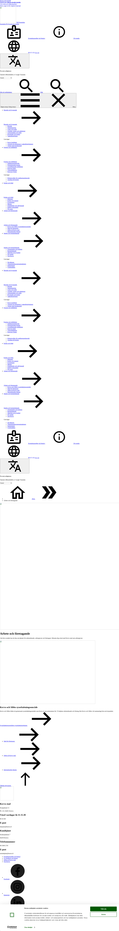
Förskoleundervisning (13, 165)
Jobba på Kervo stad (13, 230)
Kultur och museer (12, 200)
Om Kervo (10, 256)
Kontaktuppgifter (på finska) (12, 856)
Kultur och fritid (8, 183)
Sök (41, 92)
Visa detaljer (28, 927)
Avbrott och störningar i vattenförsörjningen (20, 144)
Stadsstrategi (11, 265)
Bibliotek (10, 199)
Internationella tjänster (13, 231)
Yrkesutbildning (12, 170)
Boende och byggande (10, 110)
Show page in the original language (10, 6)
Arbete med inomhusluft (14, 146)
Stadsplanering (11, 128)
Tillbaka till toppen (5, 785)
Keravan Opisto (12, 172)
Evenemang (10, 202)
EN (33, 52)
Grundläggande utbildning (15, 167)
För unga (10, 209)
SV (31, 52)
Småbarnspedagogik (13, 163)
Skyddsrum (10, 262)
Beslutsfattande (11, 251)
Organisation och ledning (14, 249)
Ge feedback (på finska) (11, 858)
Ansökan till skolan (13, 180)
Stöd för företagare (12, 228)
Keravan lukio (11, 168)
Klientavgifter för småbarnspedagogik (18, 178)
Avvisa (103, 914)
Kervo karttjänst (12, 142)
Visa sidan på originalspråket (8, 4)
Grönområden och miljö (14, 133)
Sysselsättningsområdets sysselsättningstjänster (14, 725)
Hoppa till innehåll (5, 1)
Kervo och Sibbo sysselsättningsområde (19, 226)
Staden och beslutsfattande (11, 233)
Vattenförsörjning (12, 136)
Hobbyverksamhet (12, 207)
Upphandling (11, 267)
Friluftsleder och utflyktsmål (15, 205)
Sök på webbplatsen (6, 92)
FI (29, 52)
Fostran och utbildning (10, 147)
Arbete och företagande (10, 210)
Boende (9, 126)
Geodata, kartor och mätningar (16, 131)
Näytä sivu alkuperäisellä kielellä (10, 2)
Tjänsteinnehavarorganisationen (16, 264)
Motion (9, 204)
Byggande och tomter (13, 134)
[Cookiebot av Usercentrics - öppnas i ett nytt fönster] (12, 927)
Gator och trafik (12, 129)
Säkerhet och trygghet (13, 252)
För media (10, 254)
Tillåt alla (103, 909)
